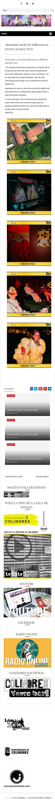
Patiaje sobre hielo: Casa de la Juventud (22, 410)
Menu (4, 34)
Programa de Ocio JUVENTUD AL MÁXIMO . (25, 459)
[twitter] (33, 3)
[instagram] (27, 3)
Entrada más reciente (13, 476)
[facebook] (21, 3)
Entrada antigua (42, 476)
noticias (30, 54)
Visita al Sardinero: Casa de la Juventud (22, 434)
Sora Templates (19, 798)
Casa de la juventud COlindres (40, 798)
